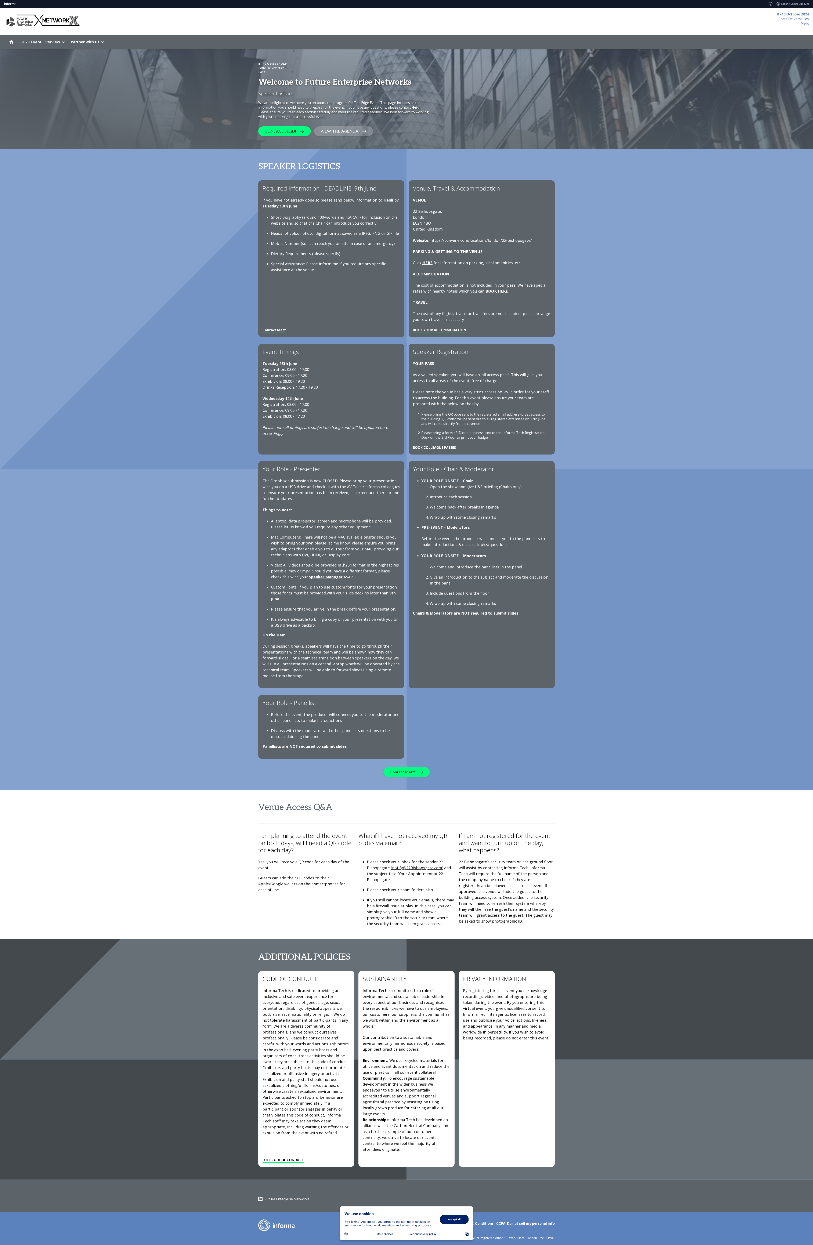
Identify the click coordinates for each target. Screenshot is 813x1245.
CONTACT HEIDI (280, 131)
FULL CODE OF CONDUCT (283, 1160)
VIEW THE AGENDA (339, 131)
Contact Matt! (402, 772)
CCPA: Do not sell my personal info (525, 1223)
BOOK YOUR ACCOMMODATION (439, 330)
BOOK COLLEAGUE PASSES (434, 447)
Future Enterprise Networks (287, 1199)
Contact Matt (274, 330)
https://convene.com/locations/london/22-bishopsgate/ (481, 240)
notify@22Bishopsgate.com (417, 867)
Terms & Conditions (477, 1223)
